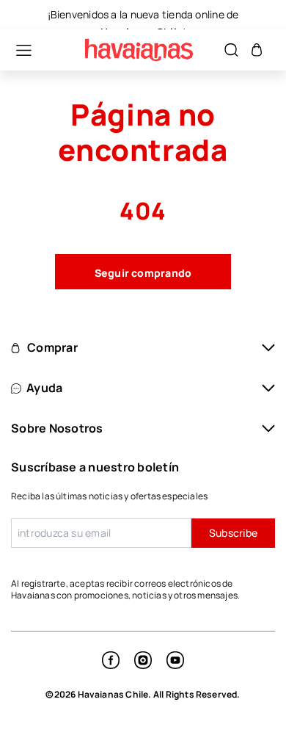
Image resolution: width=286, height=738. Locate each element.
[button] (16, 50)
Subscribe (233, 533)
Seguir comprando (143, 273)
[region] (143, 14)
